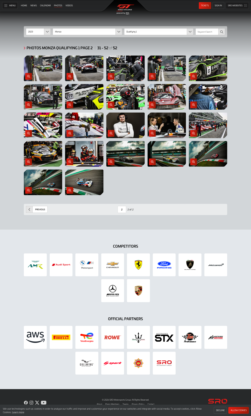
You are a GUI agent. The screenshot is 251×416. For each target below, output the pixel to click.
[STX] (164, 337)
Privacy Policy (138, 404)
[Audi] (61, 264)
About (99, 404)
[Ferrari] (138, 264)
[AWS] (35, 337)
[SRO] (164, 363)
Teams (126, 404)
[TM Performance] (190, 337)
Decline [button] (220, 410)
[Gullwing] (86, 363)
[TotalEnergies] (86, 337)
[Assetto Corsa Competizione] (215, 337)
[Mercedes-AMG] (112, 290)
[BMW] (86, 264)
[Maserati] (138, 337)
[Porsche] (138, 290)
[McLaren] (215, 264)
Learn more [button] (18, 412)
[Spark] (112, 363)
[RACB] (138, 363)
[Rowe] (112, 337)
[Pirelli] (61, 337)
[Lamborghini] (190, 264)
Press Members (112, 404)
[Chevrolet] (112, 264)
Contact (151, 404)
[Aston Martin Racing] (35, 264)
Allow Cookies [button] (239, 410)
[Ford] (164, 264)
